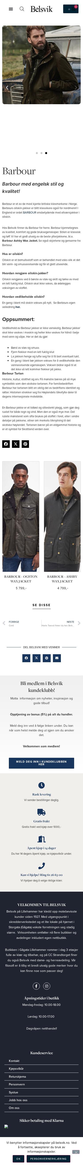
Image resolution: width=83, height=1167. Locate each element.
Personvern (17, 1084)
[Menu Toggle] (11, 9)
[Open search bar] (22, 9)
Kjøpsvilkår (16, 1068)
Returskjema (17, 1076)
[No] (76, 1152)
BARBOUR (29, 212)
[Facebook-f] (36, 986)
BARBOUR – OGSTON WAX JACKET (20, 579)
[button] (6, 444)
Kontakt (14, 1061)
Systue (13, 1092)
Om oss (14, 1108)
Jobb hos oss (18, 1100)
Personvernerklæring (48, 1159)
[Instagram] (46, 986)
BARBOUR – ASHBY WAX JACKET (62, 579)
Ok (18, 1159)
